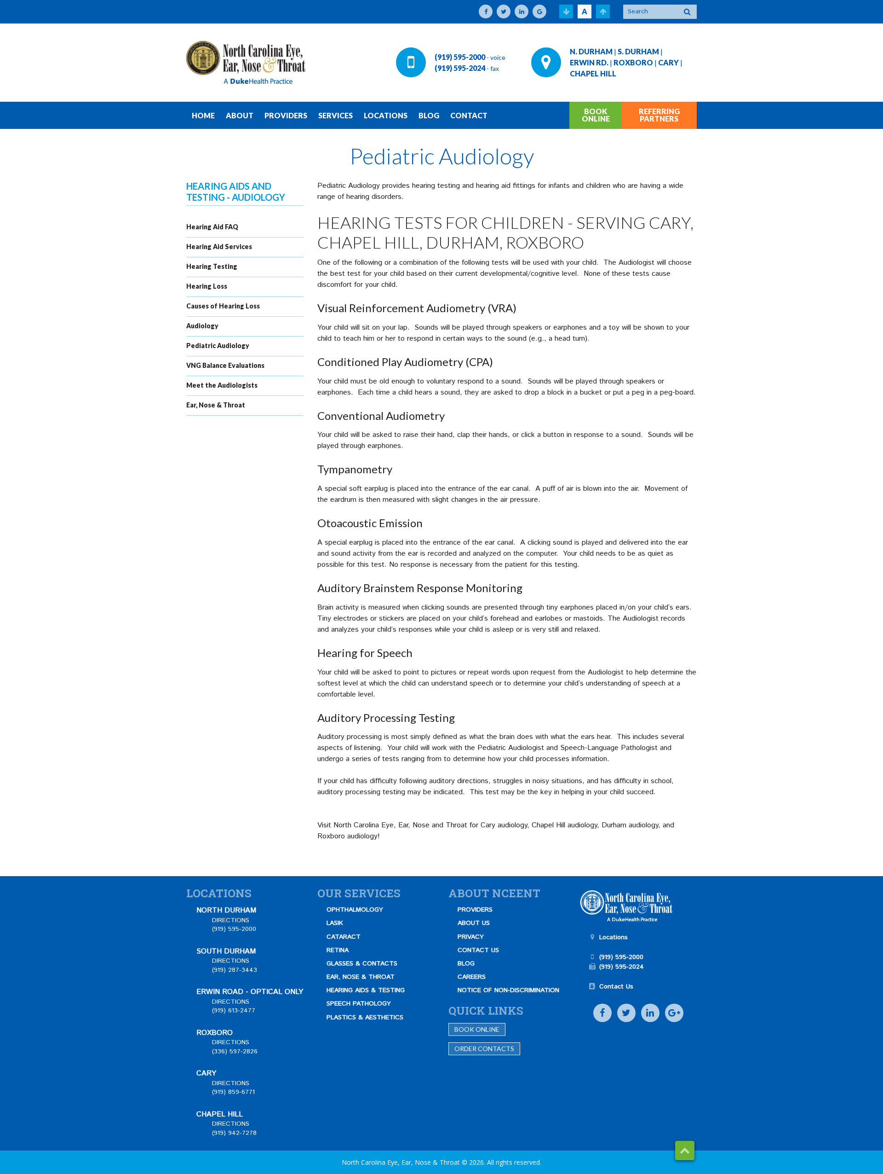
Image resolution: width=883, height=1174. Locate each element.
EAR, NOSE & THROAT (361, 977)
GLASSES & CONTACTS (362, 963)
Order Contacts (484, 1048)
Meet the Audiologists (222, 385)
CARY (668, 62)
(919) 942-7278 (234, 1133)
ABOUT (239, 115)
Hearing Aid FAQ (212, 227)
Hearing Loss (206, 286)
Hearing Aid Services (219, 246)
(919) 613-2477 (233, 1010)
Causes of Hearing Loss (223, 306)
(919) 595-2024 (460, 68)
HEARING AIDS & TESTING (366, 990)
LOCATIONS (385, 115)
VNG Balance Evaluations (225, 365)
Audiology (202, 326)
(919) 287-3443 (234, 970)
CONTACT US (478, 950)
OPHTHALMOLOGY (355, 909)
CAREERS (472, 977)
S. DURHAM (638, 51)
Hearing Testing (211, 266)
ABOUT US (474, 923)
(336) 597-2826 (235, 1051)
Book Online (476, 1029)
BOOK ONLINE (596, 115)
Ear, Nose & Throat (215, 405)
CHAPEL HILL (593, 73)
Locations (613, 937)
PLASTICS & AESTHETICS (365, 1017)
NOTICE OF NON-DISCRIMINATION (508, 990)
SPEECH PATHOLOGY (359, 1003)
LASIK (335, 923)
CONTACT (468, 115)
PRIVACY (471, 937)
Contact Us (616, 986)
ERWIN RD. (589, 62)
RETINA (338, 950)
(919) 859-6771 (233, 1092)
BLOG (429, 115)
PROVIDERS (285, 115)
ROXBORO (633, 62)
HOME (203, 115)
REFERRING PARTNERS (659, 115)
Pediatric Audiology (217, 345)
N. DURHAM (591, 51)
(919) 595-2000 (460, 56)
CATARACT (344, 937)
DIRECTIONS (230, 920)
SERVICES (335, 115)
